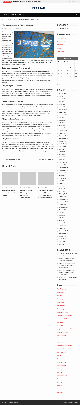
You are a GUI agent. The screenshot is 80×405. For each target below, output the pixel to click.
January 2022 (62, 228)
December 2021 (63, 231)
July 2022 (61, 212)
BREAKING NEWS (64, 28)
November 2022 (63, 202)
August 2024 (62, 146)
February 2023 (63, 194)
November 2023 (63, 170)
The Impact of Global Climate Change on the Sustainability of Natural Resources (67, 265)
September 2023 (63, 175)
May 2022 (62, 217)
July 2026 (61, 96)
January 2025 (62, 133)
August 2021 (62, 241)
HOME (5, 15)
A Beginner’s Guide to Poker (12, 159)
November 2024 (63, 138)
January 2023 (62, 196)
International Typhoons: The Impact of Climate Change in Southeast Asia (66, 272)
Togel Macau (60, 51)
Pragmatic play (61, 41)
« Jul (58, 84)
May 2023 (62, 186)
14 (70, 70)
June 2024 (62, 151)
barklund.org (38, 7)
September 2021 (63, 239)
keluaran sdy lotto (62, 389)
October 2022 (63, 204)
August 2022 (62, 210)
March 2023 (62, 191)
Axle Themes (74, 402)
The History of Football (45, 159)
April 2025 (62, 125)
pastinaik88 (18, 28)
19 (64, 73)
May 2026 (62, 101)
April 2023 (62, 188)
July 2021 (61, 244)
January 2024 (62, 165)
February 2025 (63, 130)
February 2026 (63, 109)
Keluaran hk (60, 44)
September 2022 (63, 207)
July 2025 (61, 117)
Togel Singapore (61, 299)
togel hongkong (61, 289)
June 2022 (62, 215)
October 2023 (63, 173)
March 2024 (62, 159)
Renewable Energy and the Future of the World (9, 193)
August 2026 (62, 93)
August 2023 (62, 178)
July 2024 (61, 149)
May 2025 (62, 122)
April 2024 (62, 157)
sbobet (59, 48)
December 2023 (63, 167)
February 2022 (63, 225)
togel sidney (60, 392)
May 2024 (62, 154)
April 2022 (62, 220)
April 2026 (62, 104)
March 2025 (62, 128)
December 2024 (63, 136)
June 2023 (62, 183)
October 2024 (63, 141)
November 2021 (63, 233)
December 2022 (63, 199)
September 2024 (63, 144)
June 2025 (62, 120)
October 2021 (63, 236)
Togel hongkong (16, 15)
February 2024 (63, 162)
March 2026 (62, 107)
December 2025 (63, 115)
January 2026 (62, 112)
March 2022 (62, 223)
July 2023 (61, 181)
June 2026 (62, 99)
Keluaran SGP (61, 292)
